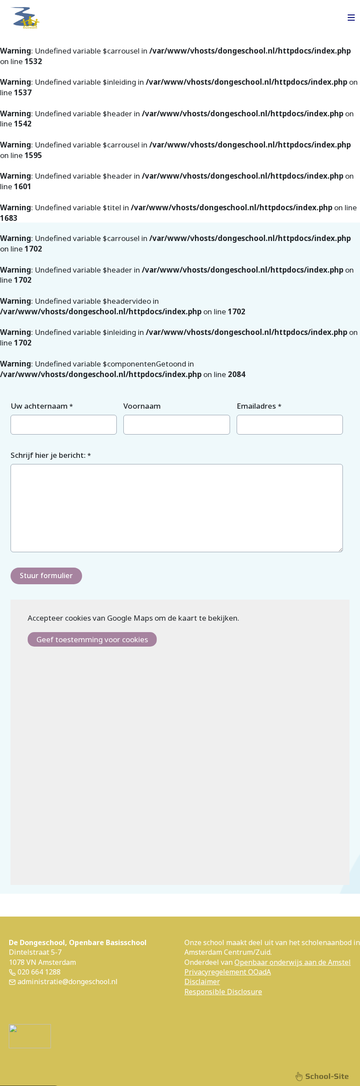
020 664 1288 (38, 972)
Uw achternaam (42, 406)
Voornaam (142, 406)
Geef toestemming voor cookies (92, 639)
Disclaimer (202, 981)
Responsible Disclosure (223, 991)
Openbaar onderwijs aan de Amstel (292, 962)
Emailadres (259, 406)
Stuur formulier (46, 575)
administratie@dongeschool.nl (67, 981)
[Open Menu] (351, 17)
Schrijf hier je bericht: (51, 455)
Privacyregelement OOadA (227, 972)
